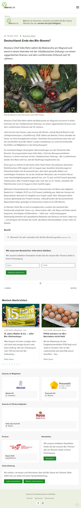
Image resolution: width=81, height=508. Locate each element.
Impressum (39, 498)
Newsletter (50, 458)
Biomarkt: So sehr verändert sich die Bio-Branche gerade (40, 237)
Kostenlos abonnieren (16, 272)
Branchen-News (29, 36)
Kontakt (30, 498)
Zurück (8, 288)
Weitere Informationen (34, 481)
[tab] (2, 364)
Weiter (73, 288)
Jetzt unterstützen (13, 481)
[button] (77, 7)
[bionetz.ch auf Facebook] (38, 503)
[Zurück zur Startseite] (8, 5)
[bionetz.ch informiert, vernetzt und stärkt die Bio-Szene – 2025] (40, 21)
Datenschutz (49, 498)
